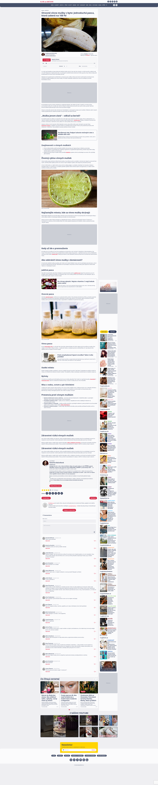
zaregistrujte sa (72, 506)
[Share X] (53, 493)
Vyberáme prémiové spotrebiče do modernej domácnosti (111, 623)
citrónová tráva (45, 380)
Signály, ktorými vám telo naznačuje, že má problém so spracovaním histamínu (112, 426)
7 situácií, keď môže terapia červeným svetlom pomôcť (112, 415)
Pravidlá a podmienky (77, 755)
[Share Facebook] (47, 493)
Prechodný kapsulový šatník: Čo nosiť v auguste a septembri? (112, 337)
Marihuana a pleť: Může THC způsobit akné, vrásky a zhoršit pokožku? (112, 469)
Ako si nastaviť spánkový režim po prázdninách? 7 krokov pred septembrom (112, 448)
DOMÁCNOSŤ (111, 547)
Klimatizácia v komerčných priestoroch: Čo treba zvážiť (111, 588)
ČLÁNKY (110, 477)
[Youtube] (110, 1)
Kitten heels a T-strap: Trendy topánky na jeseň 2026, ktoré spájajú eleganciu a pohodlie (112, 371)
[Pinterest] (114, 1)
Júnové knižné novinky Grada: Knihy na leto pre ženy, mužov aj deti (112, 655)
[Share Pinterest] (56, 493)
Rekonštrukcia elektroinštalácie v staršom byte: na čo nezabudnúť (112, 579)
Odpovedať (47, 540)
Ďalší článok (93, 498)
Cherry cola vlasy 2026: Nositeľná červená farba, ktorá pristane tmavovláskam (112, 353)
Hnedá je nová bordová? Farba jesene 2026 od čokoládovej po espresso (111, 380)
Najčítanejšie (104, 331)
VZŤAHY (66, 5)
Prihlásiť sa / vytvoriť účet (69, 510)
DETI (109, 525)
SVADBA (99, 5)
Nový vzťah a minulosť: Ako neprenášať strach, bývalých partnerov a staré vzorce (112, 438)
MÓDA (90, 5)
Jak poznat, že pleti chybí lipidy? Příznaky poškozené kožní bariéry (112, 460)
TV (106, 5)
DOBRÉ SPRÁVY (111, 500)
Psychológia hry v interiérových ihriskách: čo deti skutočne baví (112, 529)
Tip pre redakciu (102, 755)
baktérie (68, 152)
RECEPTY (70, 5)
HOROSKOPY (82, 5)
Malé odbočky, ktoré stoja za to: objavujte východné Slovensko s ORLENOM (112, 505)
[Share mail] (61, 493)
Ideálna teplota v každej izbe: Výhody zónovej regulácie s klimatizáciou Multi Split (112, 610)
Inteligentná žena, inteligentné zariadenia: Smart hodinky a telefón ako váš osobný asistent (112, 492)
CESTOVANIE (95, 5)
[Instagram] (112, 1)
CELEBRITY (56, 5)
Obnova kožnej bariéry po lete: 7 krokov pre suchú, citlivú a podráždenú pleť (112, 345)
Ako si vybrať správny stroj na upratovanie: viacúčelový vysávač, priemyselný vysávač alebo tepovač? (112, 565)
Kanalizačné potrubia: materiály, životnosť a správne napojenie (111, 600)
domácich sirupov (45, 125)
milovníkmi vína (49, 346)
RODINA (110, 443)
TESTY (78, 5)
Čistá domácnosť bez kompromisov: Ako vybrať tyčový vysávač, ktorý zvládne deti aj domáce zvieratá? (112, 645)
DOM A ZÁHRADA (112, 535)
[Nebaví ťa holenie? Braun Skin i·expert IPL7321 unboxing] (89, 732)
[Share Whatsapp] (50, 493)
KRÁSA (52, 5)
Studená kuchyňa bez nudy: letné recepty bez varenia (112, 631)
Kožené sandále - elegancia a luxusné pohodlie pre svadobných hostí (112, 404)
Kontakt (60, 755)
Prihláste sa (51, 503)
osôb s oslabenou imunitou (74, 442)
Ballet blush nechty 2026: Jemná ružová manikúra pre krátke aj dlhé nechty (111, 362)
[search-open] (117, 5)
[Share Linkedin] (59, 493)
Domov (42, 10)
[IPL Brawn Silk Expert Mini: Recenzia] (108, 732)
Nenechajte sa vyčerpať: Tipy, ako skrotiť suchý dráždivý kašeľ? (112, 480)
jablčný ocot (77, 273)
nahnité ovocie (49, 297)
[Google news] (83, 760)
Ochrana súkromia (90, 755)
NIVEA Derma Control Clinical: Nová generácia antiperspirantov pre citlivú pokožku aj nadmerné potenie (112, 517)
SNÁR (87, 5)
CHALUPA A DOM (112, 596)
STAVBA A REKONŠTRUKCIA (112, 574)
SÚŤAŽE (103, 5)
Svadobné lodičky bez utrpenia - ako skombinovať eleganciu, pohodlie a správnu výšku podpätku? (112, 393)
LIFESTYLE (62, 5)
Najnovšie (112, 331)
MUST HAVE (110, 399)
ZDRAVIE (74, 5)
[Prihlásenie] (114, 5)
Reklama (67, 755)
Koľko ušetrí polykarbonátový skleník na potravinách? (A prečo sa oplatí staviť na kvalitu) (112, 540)
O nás (53, 755)
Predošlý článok (46, 498)
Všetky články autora (55, 486)
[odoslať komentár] (94, 532)
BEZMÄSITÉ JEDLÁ (112, 628)
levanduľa (92, 379)
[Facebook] (108, 1)
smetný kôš (55, 254)
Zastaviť (45, 66)
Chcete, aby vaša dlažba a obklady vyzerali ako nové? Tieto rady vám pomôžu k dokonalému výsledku (112, 553)
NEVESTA (110, 388)
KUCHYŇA (110, 618)
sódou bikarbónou (65, 404)
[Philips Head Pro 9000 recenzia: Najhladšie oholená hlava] (108, 720)
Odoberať (93, 750)
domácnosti (77, 120)
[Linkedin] (117, 1)
